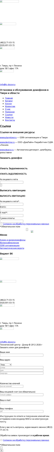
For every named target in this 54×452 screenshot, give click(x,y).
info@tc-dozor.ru (7, 84)
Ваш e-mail (5, 400)
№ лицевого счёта (9, 179)
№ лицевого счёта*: (9, 201)
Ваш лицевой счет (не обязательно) (17, 391)
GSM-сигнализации (9, 245)
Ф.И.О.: (3, 207)
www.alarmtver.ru (8, 137)
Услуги (8, 103)
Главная (9, 98)
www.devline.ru (7, 142)
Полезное (10, 111)
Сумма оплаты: (7, 218)
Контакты (10, 120)
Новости (9, 117)
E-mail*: (4, 212)
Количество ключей (10, 383)
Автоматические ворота (12, 248)
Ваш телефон (6, 408)
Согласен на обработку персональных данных (26, 223)
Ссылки (9, 114)
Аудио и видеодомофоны (12, 240)
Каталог (9, 100)
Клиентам (10, 106)
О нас (7, 109)
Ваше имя (5, 352)
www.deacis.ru (7, 149)
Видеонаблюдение (9, 242)
